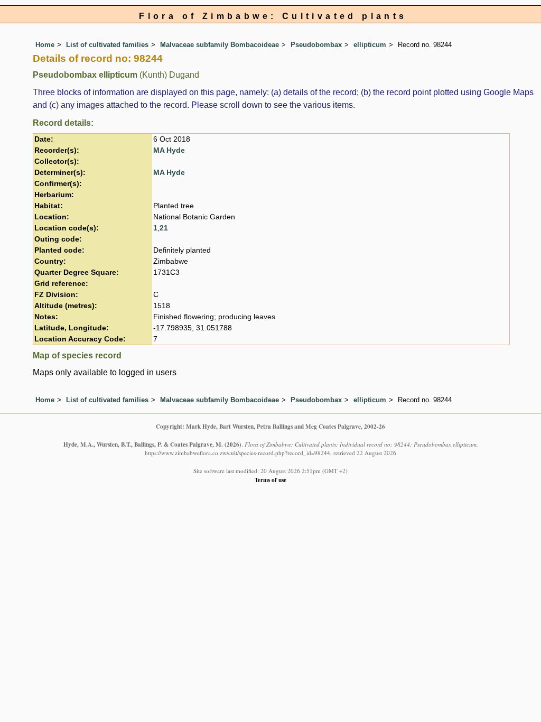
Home (44, 45)
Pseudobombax (316, 45)
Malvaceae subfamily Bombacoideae (219, 45)
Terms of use (270, 479)
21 (164, 228)
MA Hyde (169, 150)
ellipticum (369, 45)
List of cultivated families (107, 45)
